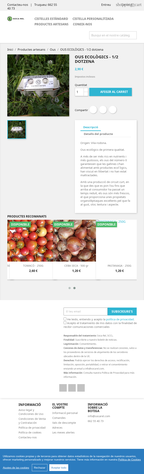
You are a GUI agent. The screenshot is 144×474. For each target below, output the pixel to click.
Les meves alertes (63, 432)
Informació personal (65, 413)
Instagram (81, 388)
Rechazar (39, 467)
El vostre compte (60, 406)
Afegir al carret (111, 91)
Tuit (103, 109)
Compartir (93, 109)
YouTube (72, 388)
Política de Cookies (129, 459)
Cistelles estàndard (51, 19)
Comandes (59, 418)
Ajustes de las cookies (16, 467)
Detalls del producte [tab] (98, 134)
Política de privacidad (32, 427)
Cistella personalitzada (93, 19)
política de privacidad (120, 319)
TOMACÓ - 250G (33, 265)
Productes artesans (51, 24)
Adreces (57, 427)
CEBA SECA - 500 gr (76, 265)
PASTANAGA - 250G (119, 265)
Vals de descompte (64, 422)
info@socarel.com (99, 416)
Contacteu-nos (17, 5)
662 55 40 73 (96, 421)
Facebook (63, 388)
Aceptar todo (58, 467)
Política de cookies (30, 432)
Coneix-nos (82, 24)
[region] (72, 461)
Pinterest (112, 109)
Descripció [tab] (90, 127)
